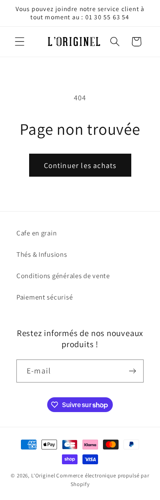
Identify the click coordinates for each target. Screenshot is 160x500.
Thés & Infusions (41, 254)
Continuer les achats (80, 165)
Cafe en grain (36, 232)
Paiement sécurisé (44, 297)
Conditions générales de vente (63, 275)
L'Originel (43, 475)
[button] (20, 42)
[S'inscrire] (132, 370)
